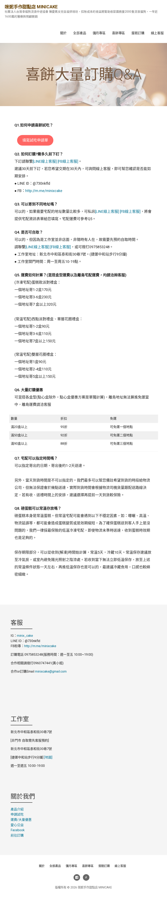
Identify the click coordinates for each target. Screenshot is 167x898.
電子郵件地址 (86, 877)
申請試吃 (17, 814)
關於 (63, 33)
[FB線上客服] (67, 161)
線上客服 (157, 33)
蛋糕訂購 (137, 33)
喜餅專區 (118, 33)
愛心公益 (17, 825)
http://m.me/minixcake (43, 191)
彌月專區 (99, 33)
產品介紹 (17, 809)
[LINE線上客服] (45, 161)
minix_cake (25, 636)
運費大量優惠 (21, 820)
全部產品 (79, 33)
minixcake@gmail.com (51, 671)
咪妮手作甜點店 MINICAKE (31, 6)
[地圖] (48, 757)
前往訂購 (17, 835)
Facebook (18, 830)
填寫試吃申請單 (35, 140)
